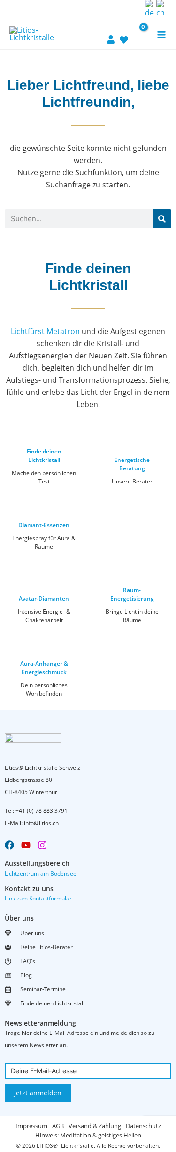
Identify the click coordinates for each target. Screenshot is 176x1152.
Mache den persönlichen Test (44, 477)
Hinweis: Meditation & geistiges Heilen (88, 1135)
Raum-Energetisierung (132, 594)
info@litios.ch (41, 823)
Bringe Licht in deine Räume (132, 616)
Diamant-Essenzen (43, 525)
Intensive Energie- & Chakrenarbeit (44, 616)
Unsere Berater (132, 481)
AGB (58, 1126)
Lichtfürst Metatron (45, 331)
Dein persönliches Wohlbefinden (44, 689)
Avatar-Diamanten (44, 598)
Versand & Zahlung (95, 1126)
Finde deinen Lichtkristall (44, 455)
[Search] (162, 218)
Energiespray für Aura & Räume (44, 542)
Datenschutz (143, 1126)
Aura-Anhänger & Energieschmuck (44, 668)
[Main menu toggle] (161, 35)
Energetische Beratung (132, 464)
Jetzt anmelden (37, 1092)
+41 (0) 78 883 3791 (41, 811)
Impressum (31, 1126)
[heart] (124, 34)
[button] (135, 9)
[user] (111, 34)
